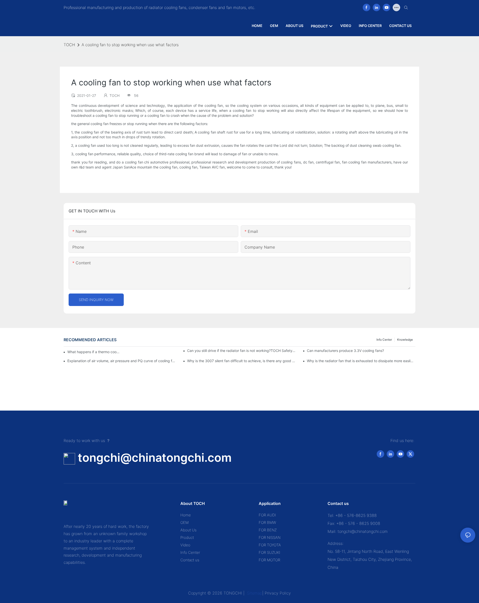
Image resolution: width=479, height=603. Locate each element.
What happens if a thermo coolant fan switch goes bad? (93, 352)
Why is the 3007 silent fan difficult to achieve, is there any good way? (241, 361)
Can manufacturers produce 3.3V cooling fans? (345, 350)
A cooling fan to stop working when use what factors (130, 44)
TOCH (69, 44)
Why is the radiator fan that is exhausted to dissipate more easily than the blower (361, 361)
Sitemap (254, 593)
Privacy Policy (278, 593)
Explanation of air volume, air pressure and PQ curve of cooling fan (121, 361)
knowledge (405, 339)
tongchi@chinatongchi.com (155, 457)
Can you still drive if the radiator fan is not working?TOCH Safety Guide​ (241, 350)
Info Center (384, 339)
